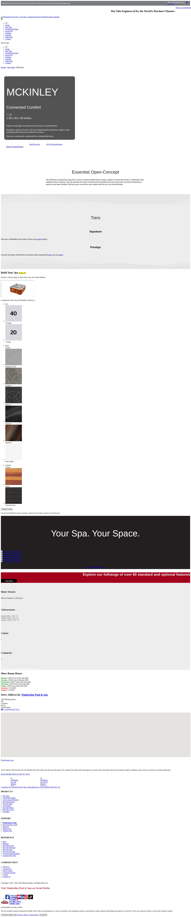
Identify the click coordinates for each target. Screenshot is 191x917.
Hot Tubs (8, 27)
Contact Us (7, 877)
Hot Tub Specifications (54, 144)
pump (39, 239)
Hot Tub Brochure (9, 848)
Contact (8, 39)
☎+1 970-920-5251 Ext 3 (10, 709)
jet (32, 239)
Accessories (7, 806)
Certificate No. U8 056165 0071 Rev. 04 (15, 787)
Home (7, 25)
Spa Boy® (9, 31)
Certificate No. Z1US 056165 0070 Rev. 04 (44, 787)
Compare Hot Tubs (9, 856)
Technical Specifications (11, 854)
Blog (4, 842)
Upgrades (6, 812)
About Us (6, 867)
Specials (8, 35)
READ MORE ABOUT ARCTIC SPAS (15, 774)
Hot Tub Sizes (8, 850)
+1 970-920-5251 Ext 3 (178, 2)
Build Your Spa (34, 144)
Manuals (6, 844)
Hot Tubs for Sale (9, 852)
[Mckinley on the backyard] (11, 551)
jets (49, 255)
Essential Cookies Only (9, 915)
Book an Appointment (14, 147)
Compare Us (7, 869)
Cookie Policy (34, 915)
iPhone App (7, 829)
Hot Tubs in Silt (8, 846)
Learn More (9, 581)
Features (8, 33)
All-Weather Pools (11, 29)
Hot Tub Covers (8, 810)
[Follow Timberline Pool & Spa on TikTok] (31, 898)
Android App (7, 831)
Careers (5, 875)
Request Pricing (7, 509)
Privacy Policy (8, 871)
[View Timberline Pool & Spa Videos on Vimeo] (17, 904)
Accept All (43, 915)
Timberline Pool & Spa (34, 694)
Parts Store (9, 37)
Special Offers (8, 804)
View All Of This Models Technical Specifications (21, 669)
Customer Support (9, 873)
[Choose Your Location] (7, 23)
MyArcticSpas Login (10, 825)
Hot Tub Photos (8, 808)
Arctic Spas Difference (11, 800)
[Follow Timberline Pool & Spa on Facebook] (7, 898)
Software (6, 827)
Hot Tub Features (9, 802)
